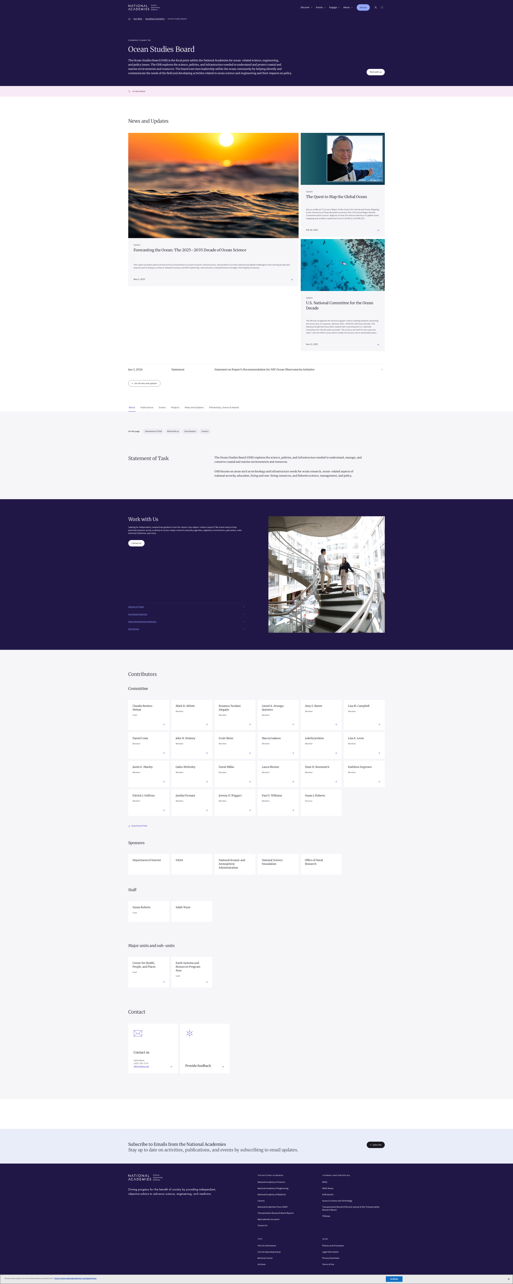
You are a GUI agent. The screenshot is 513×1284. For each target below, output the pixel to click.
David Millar (226, 767)
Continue (394, 1279)
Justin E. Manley (143, 767)
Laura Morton (270, 767)
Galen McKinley (186, 767)
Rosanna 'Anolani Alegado (230, 707)
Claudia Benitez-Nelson (143, 707)
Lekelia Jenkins (314, 738)
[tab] (132, 408)
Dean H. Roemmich (317, 767)
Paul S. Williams (272, 795)
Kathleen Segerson (360, 767)
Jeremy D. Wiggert (230, 795)
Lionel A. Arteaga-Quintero (273, 707)
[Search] (382, 7)
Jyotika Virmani (185, 795)
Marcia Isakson (271, 738)
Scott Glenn (226, 738)
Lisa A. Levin (356, 738)
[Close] (509, 1279)
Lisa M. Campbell (358, 706)
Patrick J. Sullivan (144, 795)
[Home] (129, 18)
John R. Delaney (185, 738)
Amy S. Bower (313, 706)
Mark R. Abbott (185, 706)
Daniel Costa (140, 738)
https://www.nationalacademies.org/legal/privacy (75, 1278)
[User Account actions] (375, 7)
